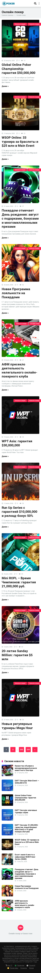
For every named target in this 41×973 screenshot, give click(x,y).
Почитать (23, 968)
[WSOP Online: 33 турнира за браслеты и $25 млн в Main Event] (20, 111)
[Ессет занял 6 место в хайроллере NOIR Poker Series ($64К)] (7, 864)
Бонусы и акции (20, 24)
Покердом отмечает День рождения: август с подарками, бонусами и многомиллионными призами (20, 218)
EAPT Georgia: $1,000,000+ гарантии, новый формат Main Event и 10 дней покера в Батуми (26, 828)
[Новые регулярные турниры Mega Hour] (20, 698)
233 (28, 750)
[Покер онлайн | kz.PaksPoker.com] (8, 3)
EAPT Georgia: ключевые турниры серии (26, 811)
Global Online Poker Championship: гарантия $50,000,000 (18, 69)
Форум (31, 968)
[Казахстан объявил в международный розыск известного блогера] (7, 775)
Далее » (5, 86)
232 (21, 750)
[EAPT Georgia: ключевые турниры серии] (7, 820)
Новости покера (34, 24)
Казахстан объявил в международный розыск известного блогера (26, 768)
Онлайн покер (34, 323)
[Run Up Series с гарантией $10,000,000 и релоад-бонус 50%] (20, 481)
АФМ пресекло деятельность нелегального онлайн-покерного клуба (25, 904)
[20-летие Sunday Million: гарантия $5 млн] (20, 625)
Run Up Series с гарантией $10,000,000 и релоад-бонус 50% (19, 512)
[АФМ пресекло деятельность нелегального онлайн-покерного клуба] (20, 338)
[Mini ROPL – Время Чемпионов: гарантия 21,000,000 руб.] (20, 552)
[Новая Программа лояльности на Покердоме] (20, 263)
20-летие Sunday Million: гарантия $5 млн (17, 655)
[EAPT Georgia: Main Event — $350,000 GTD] (7, 790)
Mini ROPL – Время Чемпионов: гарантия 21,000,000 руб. (19, 582)
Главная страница (7, 15)
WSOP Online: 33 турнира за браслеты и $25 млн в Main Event (20, 142)
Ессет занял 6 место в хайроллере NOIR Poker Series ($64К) (25, 857)
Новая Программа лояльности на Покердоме (16, 293)
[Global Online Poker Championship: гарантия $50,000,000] (20, 38)
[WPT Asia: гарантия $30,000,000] (20, 415)
